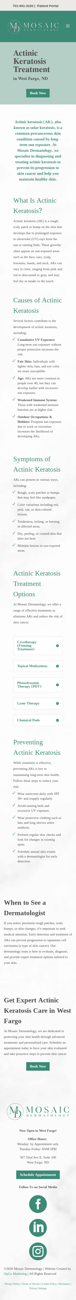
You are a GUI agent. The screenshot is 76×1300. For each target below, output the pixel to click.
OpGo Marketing (15, 1274)
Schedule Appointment (38, 1175)
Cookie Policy (49, 1284)
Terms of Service (31, 1284)
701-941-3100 (23, 6)
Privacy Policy (12, 1284)
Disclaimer (64, 1284)
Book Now (38, 93)
